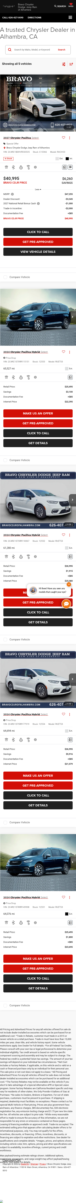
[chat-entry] (66, 604)
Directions (34, 17)
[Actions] (69, 138)
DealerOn (25, 1164)
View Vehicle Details (38, 251)
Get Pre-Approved (38, 242)
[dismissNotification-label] (69, 584)
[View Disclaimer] (36, 167)
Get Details (38, 443)
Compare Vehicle (20, 277)
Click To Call (38, 232)
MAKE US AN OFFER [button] (38, 413)
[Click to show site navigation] (70, 17)
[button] (13, 17)
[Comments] (64, 167)
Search (61, 49)
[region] (38, 207)
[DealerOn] (12, 1160)
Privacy (43, 1164)
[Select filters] (64, 64)
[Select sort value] (70, 64)
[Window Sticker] (70, 167)
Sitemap (34, 1164)
